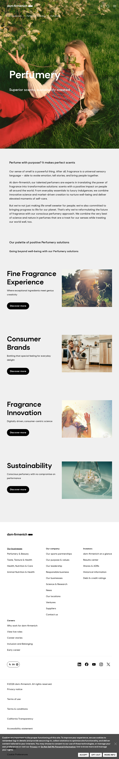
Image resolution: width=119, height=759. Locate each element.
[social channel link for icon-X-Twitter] (108, 664)
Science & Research (56, 584)
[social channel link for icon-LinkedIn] (79, 664)
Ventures (51, 602)
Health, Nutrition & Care (20, 565)
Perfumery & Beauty (36, 16)
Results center (90, 559)
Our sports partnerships (59, 553)
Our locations (53, 596)
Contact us (52, 614)
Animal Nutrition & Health (21, 572)
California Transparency (20, 718)
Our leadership (54, 565)
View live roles (14, 631)
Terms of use (14, 699)
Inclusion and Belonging (20, 643)
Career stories (14, 637)
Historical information (94, 572)
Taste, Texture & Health (19, 559)
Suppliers (51, 608)
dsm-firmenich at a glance (97, 553)
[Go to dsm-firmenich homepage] (20, 6)
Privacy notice (14, 689)
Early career (13, 649)
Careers (11, 620)
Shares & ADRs (91, 565)
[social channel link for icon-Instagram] (101, 664)
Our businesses (14, 16)
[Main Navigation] (115, 6)
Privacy (34, 746)
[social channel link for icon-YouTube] (94, 664)
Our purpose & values (57, 559)
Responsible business (57, 572)
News (49, 590)
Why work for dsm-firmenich (22, 625)
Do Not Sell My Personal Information (58, 746)
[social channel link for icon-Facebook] (86, 664)
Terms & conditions (17, 708)
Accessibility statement (20, 728)
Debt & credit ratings (94, 578)
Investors (87, 548)
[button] (108, 6)
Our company (52, 548)
